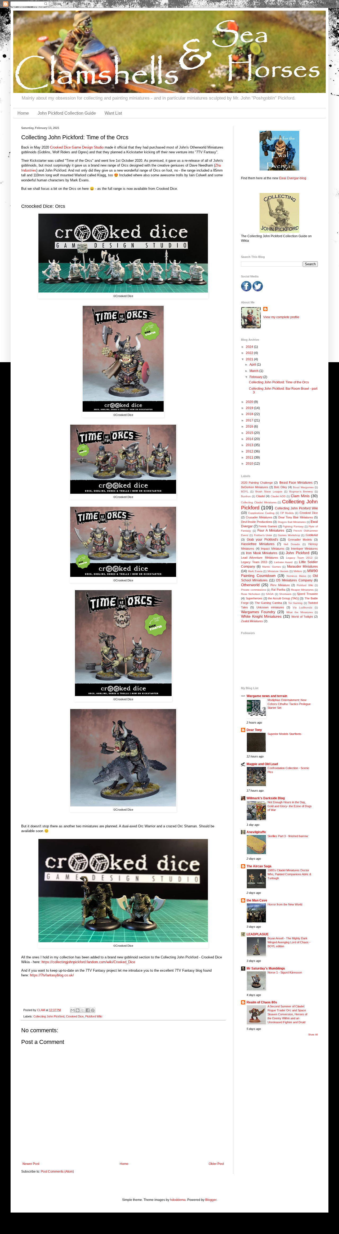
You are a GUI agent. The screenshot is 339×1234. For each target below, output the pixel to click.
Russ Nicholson (250, 594)
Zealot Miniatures (252, 621)
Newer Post (31, 1164)
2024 (250, 347)
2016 (250, 426)
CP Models (287, 512)
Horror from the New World (284, 904)
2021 (250, 359)
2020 (250, 402)
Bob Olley (280, 487)
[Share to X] (82, 1010)
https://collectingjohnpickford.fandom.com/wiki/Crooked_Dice (88, 962)
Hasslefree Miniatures (257, 544)
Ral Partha (278, 589)
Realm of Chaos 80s (262, 1002)
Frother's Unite (263, 535)
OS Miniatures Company (294, 580)
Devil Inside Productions (256, 521)
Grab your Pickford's (262, 539)
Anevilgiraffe (256, 832)
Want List (113, 113)
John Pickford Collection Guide (67, 113)
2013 (250, 445)
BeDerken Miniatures (254, 487)
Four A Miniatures (270, 530)
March (254, 371)
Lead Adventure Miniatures (259, 557)
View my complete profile (281, 317)
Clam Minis (300, 496)
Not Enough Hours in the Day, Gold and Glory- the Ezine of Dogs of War (289, 806)
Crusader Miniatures (259, 517)
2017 (250, 420)
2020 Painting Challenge (257, 482)
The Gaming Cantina (268, 602)
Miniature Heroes (277, 571)
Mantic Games (271, 566)
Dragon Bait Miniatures (292, 521)
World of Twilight (302, 616)
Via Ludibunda (302, 607)
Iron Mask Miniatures (261, 553)
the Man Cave (257, 900)
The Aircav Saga (259, 866)
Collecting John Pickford (48, 1016)
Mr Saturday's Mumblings (266, 968)
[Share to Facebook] (87, 1010)
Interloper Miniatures (304, 548)
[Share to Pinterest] (92, 1010)
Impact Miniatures (272, 548)
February (256, 377)
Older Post (216, 1164)
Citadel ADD (278, 496)
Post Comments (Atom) (57, 1171)
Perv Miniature (280, 585)
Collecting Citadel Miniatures (258, 502)
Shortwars (285, 594)
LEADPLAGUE (258, 934)
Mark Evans (255, 571)
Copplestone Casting (261, 512)
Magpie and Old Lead (262, 764)
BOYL (244, 491)
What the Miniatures (299, 612)
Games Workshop (289, 535)
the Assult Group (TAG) (283, 598)
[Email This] (72, 1010)
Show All (313, 1034)
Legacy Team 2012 (299, 557)
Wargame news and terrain (267, 696)
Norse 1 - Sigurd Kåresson (284, 972)
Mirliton (297, 571)
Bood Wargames (303, 487)
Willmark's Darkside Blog (266, 798)
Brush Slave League (269, 491)
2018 (250, 414)
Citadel (260, 496)
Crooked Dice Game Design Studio (77, 147)
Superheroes (254, 598)
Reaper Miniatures (302, 589)
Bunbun (246, 496)
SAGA (270, 594)
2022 (250, 353)
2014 (250, 439)
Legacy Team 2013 (254, 562)
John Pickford (297, 553)
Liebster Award (283, 562)
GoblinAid (312, 535)
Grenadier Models (300, 539)
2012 (250, 451)
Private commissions (253, 589)
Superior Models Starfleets (284, 733)
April (253, 364)
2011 (250, 457)
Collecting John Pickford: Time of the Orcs (279, 382)
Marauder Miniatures (302, 566)
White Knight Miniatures (261, 616)
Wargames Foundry (258, 612)
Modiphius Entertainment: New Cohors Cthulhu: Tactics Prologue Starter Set (289, 704)
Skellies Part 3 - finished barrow (287, 836)
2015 (250, 433)
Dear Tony (254, 730)
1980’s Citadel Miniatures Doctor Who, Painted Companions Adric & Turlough (289, 874)
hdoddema (178, 1200)
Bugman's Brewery (301, 491)
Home (23, 113)
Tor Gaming (295, 603)
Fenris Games (267, 526)
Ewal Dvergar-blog (292, 178)
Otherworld (250, 585)
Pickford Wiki (93, 1016)
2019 (250, 408)
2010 (250, 463)
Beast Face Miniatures (296, 482)
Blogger (210, 1200)
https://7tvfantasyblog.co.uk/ (52, 975)
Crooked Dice (75, 1016)
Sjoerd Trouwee (307, 593)
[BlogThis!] (77, 1010)
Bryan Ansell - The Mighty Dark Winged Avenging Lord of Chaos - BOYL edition (288, 942)
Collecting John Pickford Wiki (296, 508)
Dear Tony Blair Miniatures (295, 517)
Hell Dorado (292, 544)
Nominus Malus (296, 576)
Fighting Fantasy (293, 526)
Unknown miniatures (270, 607)
